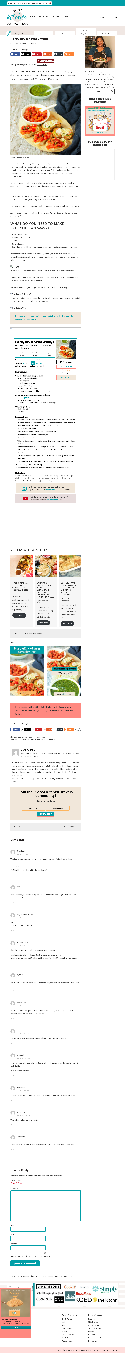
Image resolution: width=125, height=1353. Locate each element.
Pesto (14, 241)
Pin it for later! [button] (66, 367)
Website (13, 1244)
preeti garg (21, 1112)
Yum (12, 643)
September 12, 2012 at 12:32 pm (24, 918)
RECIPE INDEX (40, 707)
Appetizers (21, 737)
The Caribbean (67, 1328)
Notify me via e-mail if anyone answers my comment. (30, 1256)
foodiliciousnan (22, 1003)
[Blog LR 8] (14, 267)
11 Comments (32, 43)
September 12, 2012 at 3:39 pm (24, 945)
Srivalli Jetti (21, 1087)
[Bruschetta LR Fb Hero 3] (20, 294)
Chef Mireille (42, 65)
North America (67, 1319)
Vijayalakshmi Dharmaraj (26, 915)
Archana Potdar (23, 942)
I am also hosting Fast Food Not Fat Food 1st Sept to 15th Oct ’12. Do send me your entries (43, 958)
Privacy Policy (86, 1350)
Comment (14, 1189)
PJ (17, 1030)
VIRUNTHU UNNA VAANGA (21, 926)
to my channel (52, 500)
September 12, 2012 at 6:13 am (24, 890)
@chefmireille (50, 490)
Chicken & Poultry (96, 1325)
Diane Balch (21, 1137)
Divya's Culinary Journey (19, 1071)
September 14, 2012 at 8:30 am (24, 1090)
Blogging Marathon (30, 739)
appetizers (22, 739)
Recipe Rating (15, 1180)
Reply (12, 874)
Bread (38, 739)
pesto (26, 398)
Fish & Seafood (94, 1338)
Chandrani (21, 851)
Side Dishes (93, 1322)
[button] (62, 370)
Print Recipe (67, 362)
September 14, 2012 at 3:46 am (24, 1058)
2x (37, 363)
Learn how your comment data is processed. (57, 1276)
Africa (64, 1332)
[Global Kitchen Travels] (17, 25)
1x (33, 363)
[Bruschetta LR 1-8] (18, 308)
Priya (19, 887)
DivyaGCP (20, 1055)
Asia (63, 1322)
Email (13, 1235)
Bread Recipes (29, 737)
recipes (52, 739)
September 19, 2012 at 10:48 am (24, 1115)
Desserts (92, 1335)
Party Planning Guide (53, 213)
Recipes (42, 737)
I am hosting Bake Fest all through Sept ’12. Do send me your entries (35, 955)
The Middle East (68, 1335)
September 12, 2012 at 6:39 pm (24, 978)
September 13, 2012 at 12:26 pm (24, 1033)
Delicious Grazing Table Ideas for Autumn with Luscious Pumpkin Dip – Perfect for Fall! (46, 590)
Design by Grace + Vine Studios (106, 1350)
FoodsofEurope (45, 739)
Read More (19, 615)
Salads (91, 1332)
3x (41, 363)
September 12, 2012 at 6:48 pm (24, 1006)
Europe (65, 1325)
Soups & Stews (94, 1328)
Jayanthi (20, 975)
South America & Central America (75, 1338)
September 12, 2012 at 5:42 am (24, 854)
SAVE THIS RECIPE (66, 377)
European (36, 737)
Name (13, 1225)
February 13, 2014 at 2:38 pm (23, 1140)
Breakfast (92, 1319)
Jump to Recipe (47, 61)
